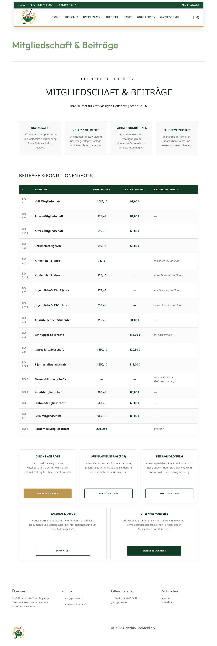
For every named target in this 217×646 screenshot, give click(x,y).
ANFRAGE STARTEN (47, 493)
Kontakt (22, 5)
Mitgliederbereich (190, 5)
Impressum (166, 598)
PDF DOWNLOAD (108, 493)
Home (56, 17)
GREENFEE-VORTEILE (154, 550)
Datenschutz (166, 602)
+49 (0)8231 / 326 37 (66, 5)
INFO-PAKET (63, 550)
